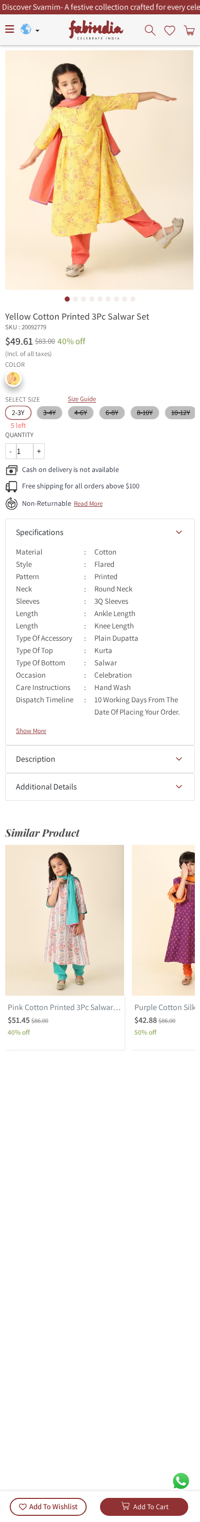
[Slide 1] (67, 299)
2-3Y (18, 412)
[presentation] (151, 29)
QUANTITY (19, 434)
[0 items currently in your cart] (188, 29)
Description (35, 759)
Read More (88, 503)
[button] (13, 378)
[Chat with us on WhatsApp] (181, 1480)
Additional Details (46, 786)
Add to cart (151, 1506)
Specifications (40, 532)
